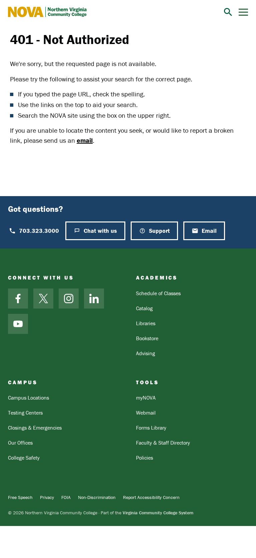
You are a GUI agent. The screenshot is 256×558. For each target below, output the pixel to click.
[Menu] (243, 12)
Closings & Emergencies (35, 427)
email (85, 140)
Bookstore (147, 338)
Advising (145, 353)
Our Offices (20, 442)
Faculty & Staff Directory (163, 442)
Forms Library (151, 427)
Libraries (145, 323)
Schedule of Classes (158, 293)
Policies (144, 457)
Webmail (146, 412)
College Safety (24, 457)
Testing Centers (25, 412)
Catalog (144, 308)
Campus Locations (28, 397)
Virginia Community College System (158, 513)
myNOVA (146, 397)
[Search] (228, 12)
